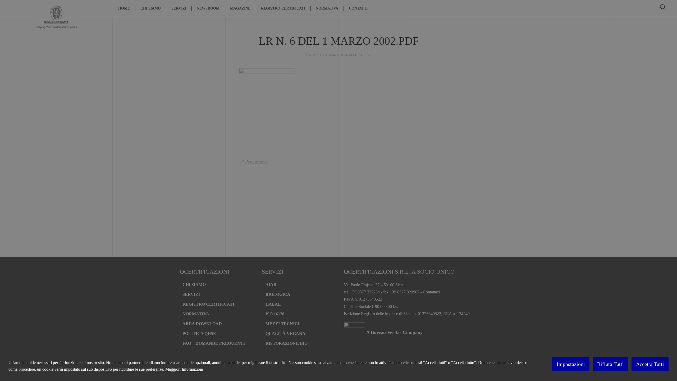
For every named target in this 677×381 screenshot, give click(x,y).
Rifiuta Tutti (610, 364)
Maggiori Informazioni (184, 369)
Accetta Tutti (650, 364)
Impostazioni (571, 364)
